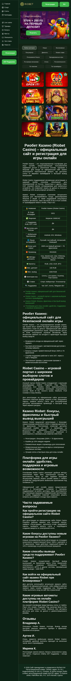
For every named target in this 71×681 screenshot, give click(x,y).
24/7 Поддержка (9, 62)
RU (64, 4)
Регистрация (50, 4)
